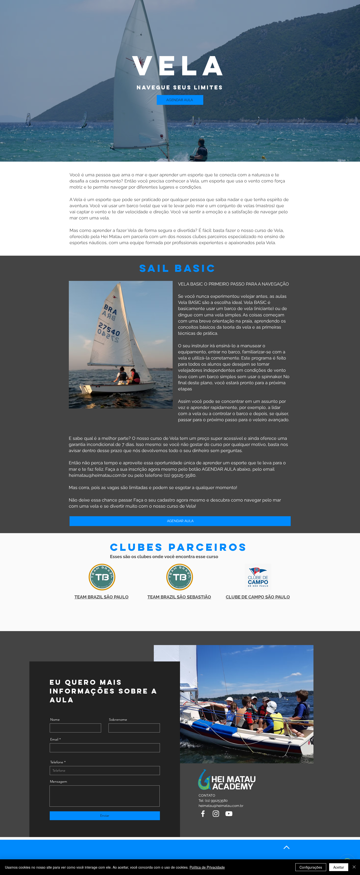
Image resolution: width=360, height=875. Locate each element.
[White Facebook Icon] (203, 813)
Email (54, 739)
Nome (55, 719)
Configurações (311, 867)
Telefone (56, 762)
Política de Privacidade (207, 867)
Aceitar (338, 867)
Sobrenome (118, 719)
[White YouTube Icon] (229, 813)
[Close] (354, 867)
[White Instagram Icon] (216, 813)
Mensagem (58, 781)
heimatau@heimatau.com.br (98, 475)
